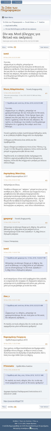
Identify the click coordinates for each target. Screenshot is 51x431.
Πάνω (4, 407)
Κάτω (4, 47)
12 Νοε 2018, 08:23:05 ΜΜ (12, 93)
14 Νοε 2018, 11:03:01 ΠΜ (12, 252)
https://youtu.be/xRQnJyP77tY (14, 401)
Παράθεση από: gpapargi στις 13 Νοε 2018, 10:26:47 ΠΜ (26, 258)
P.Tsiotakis (9, 366)
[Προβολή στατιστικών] (34, 428)
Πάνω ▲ (35, 421)
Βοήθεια (15, 421)
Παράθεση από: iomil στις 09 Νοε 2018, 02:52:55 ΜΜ (25, 103)
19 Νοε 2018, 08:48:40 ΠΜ (12, 370)
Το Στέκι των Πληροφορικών (11, 9)
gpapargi (8, 218)
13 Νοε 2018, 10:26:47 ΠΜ (12, 222)
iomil (6, 53)
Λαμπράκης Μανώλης (14, 173)
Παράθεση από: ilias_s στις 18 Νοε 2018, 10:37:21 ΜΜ (25, 375)
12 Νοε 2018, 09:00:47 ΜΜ (12, 180)
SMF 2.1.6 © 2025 (20, 423)
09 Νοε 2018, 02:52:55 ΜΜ (12, 57)
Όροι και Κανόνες (25, 421)
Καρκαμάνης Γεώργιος (15, 337)
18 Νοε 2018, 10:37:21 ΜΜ (12, 300)
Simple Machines (31, 423)
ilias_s (7, 296)
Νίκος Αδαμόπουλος (14, 89)
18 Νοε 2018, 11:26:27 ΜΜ (12, 343)
